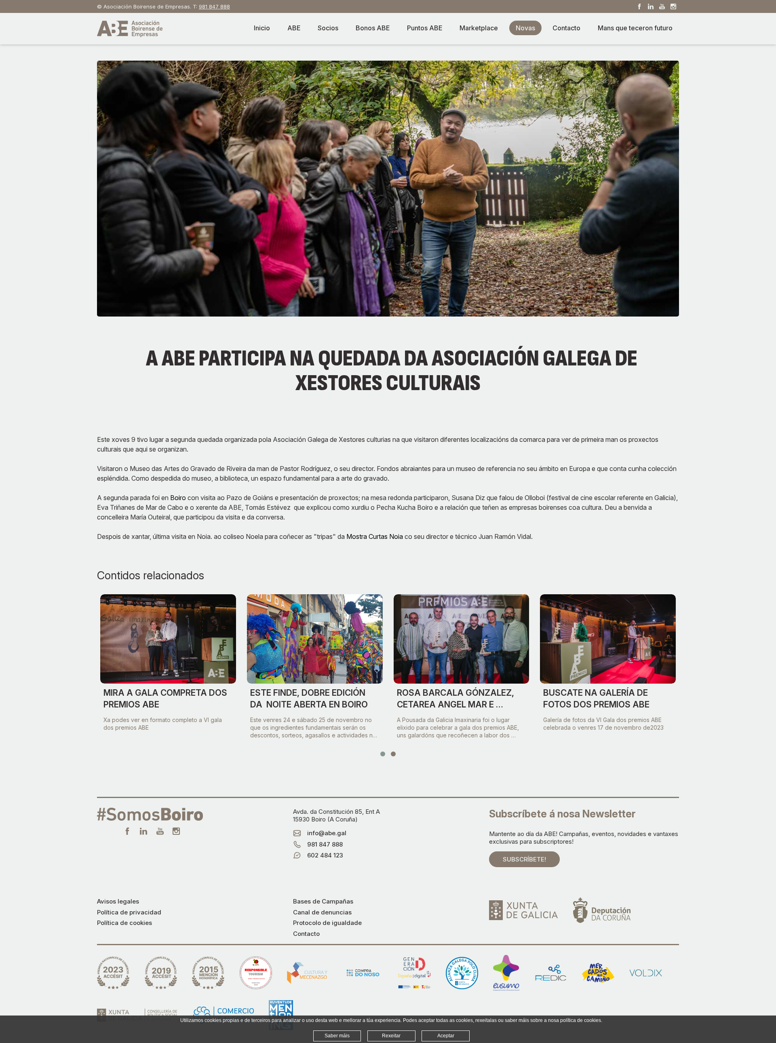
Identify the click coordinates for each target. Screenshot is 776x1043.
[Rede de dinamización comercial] (551, 973)
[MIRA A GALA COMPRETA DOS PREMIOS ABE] (168, 639)
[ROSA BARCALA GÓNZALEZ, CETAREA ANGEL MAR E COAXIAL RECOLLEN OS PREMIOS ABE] (461, 639)
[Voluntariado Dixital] (646, 972)
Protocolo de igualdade (327, 923)
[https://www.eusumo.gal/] (506, 973)
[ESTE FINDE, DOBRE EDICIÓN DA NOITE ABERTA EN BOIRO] (315, 639)
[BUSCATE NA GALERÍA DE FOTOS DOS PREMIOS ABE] (608, 639)
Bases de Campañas (323, 901)
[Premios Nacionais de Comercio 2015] (208, 972)
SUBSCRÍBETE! (524, 859)
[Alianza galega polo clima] (462, 973)
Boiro (178, 498)
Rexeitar (391, 1036)
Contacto (306, 933)
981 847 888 (214, 6)
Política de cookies (124, 923)
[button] (382, 754)
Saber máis (337, 1036)
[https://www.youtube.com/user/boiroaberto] (662, 6)
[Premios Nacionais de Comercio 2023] (113, 972)
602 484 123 (325, 855)
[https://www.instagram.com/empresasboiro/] (673, 6)
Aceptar (445, 1036)
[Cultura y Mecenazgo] (307, 973)
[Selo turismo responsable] (256, 972)
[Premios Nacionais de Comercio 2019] (161, 972)
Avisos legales (118, 901)
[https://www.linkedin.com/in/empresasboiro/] (650, 6)
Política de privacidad (129, 912)
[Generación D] (414, 972)
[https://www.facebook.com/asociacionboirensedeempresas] (639, 6)
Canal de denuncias (322, 912)
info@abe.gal (326, 833)
